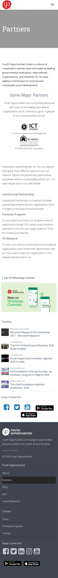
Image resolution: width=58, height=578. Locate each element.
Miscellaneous (17, 368)
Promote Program (12, 526)
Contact (6, 533)
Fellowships (16, 342)
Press (5, 519)
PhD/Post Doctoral (19, 329)
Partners (7, 480)
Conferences (16, 355)
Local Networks (11, 501)
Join (4, 494)
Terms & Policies (10, 450)
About (5, 473)
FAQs (5, 487)
